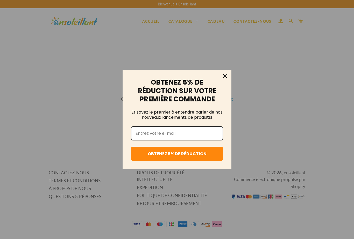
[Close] (225, 76)
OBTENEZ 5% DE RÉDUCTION (177, 154)
